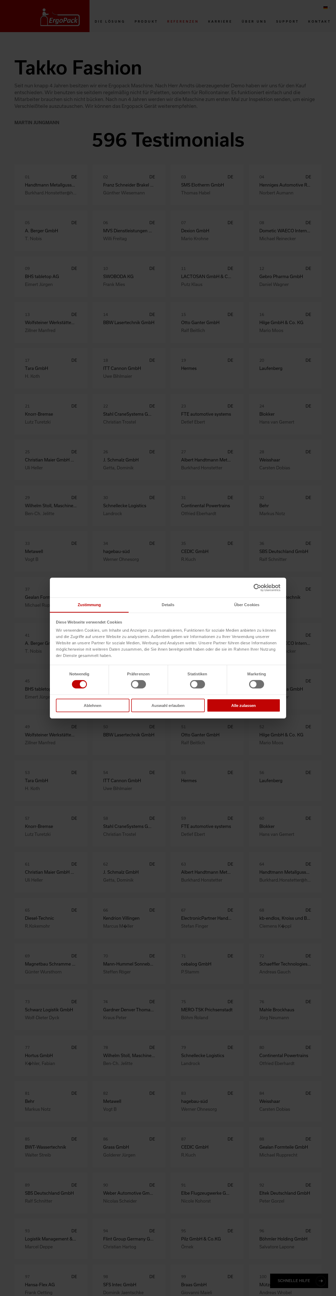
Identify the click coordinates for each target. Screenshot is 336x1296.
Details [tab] (168, 604)
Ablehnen (92, 705)
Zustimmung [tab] (89, 604)
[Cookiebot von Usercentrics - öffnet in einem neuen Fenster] (257, 587)
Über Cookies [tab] (246, 604)
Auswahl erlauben (168, 705)
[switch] (138, 684)
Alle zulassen (243, 705)
